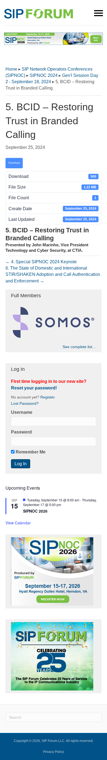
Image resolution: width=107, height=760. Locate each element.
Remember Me (30, 452)
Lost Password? (25, 403)
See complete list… (79, 347)
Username (21, 412)
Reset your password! (34, 388)
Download (14, 162)
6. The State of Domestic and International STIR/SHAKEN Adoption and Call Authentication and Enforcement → (52, 274)
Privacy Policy (53, 752)
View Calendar (18, 522)
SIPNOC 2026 (35, 511)
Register (47, 397)
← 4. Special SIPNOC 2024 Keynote (41, 261)
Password (21, 432)
